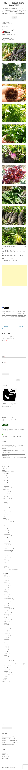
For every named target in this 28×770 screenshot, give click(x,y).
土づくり (5, 496)
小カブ (5, 578)
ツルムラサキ (6, 495)
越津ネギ (6, 653)
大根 (24, 313)
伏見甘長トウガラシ (8, 550)
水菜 (5, 676)
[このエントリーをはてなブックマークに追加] (2, 308)
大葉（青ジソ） (7, 487)
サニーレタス (19, 311)
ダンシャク (6, 601)
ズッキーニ (6, 541)
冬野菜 (12, 316)
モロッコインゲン (8, 521)
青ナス (5, 566)
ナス (5, 559)
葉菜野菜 (5, 624)
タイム (5, 479)
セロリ (5, 644)
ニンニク (5, 615)
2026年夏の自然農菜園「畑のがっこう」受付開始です (13, 445)
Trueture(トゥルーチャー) (7, 406)
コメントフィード (6, 756)
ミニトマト (6, 557)
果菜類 (4, 518)
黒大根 (5, 623)
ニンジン (5, 605)
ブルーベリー (6, 511)
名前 (3, 356)
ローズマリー (14, 313)
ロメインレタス (7, 313)
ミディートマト (7, 555)
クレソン (5, 640)
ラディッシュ (7, 619)
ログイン (4, 753)
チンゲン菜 (6, 493)
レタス (5, 667)
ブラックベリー (7, 509)
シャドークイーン (8, 599)
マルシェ (8, 316)
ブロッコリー (6, 662)
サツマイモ (6, 583)
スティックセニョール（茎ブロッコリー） (13, 663)
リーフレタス (7, 672)
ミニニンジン (7, 607)
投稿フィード (5, 754)
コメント (4, 340)
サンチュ (6, 671)
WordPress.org (5, 758)
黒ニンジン (20, 315)
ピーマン (5, 567)
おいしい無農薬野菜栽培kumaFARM (14, 4)
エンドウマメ (6, 525)
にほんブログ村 (5, 430)
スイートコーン (7, 539)
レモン (5, 514)
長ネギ (5, 655)
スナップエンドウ (8, 527)
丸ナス (5, 560)
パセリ (5, 658)
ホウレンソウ (6, 665)
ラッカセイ (6, 571)
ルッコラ (5, 484)
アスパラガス (6, 628)
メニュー (14, 17)
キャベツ (5, 637)
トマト (5, 553)
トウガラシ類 (6, 544)
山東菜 (5, 647)
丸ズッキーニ (7, 543)
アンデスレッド (7, 596)
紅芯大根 (6, 621)
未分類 (3, 470)
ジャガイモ (6, 594)
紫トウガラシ (7, 551)
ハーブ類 (5, 473)
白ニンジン (8, 315)
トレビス (5, 649)
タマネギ (5, 603)
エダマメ (5, 523)
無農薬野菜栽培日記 (6, 471)
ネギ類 (5, 651)
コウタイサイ (6, 491)
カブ (5, 575)
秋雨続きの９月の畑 (6, 737)
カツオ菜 (6, 633)
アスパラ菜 (6, 630)
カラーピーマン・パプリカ (10, 569)
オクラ (5, 528)
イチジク (5, 502)
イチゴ (5, 500)
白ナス (5, 562)
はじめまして (5, 466)
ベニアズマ (6, 585)
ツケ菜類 (5, 646)
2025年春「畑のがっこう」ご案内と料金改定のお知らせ (14, 457)
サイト (3, 368)
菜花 (5, 678)
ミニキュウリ (7, 534)
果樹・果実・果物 (6, 498)
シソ (5, 475)
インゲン (5, 519)
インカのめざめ (7, 598)
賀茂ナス (6, 564)
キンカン (5, 505)
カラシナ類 (6, 631)
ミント (5, 482)
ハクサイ (5, 656)
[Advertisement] (14, 275)
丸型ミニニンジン (8, 608)
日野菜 (3, 315)
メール (4, 362)
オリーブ (5, 503)
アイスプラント (7, 626)
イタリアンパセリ (11, 311)
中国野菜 (5, 489)
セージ (5, 477)
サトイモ (5, 591)
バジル (5, 480)
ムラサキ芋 (6, 587)
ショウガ (5, 592)
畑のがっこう (5, 681)
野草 (4, 679)
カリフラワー (6, 635)
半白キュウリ (7, 535)
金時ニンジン (14, 315)
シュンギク (6, 642)
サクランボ (6, 507)
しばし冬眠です (22, 326)
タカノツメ (6, 546)
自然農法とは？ (5, 738)
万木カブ (20, 313)
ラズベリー (6, 512)
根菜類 (4, 573)
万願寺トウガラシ (8, 548)
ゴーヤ (5, 537)
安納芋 (5, 589)
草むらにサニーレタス (6, 742)
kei (13, 744)
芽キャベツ (6, 639)
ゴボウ (5, 582)
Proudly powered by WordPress (8, 767)
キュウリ (5, 532)
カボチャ (5, 530)
